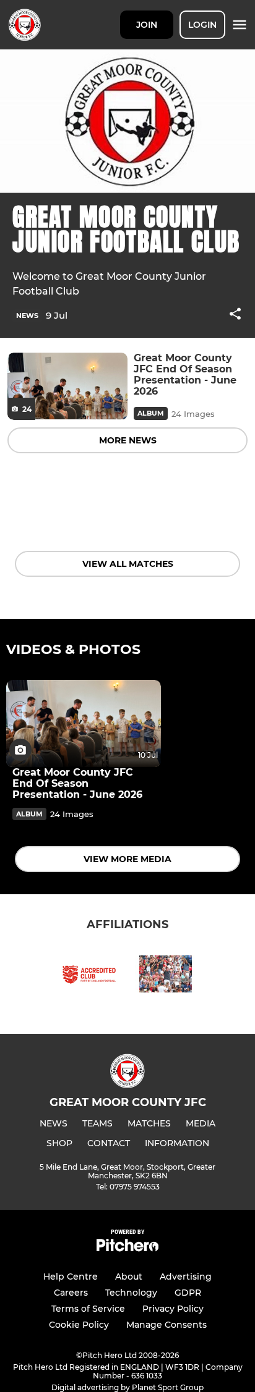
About (128, 1276)
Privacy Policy (173, 1308)
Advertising (186, 1276)
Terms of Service (88, 1308)
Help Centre (70, 1276)
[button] (235, 315)
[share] (235, 315)
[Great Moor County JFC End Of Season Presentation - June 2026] (67, 386)
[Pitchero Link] (127, 1248)
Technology (131, 1292)
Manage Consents (166, 1324)
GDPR (188, 1292)
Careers (71, 1292)
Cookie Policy (79, 1324)
